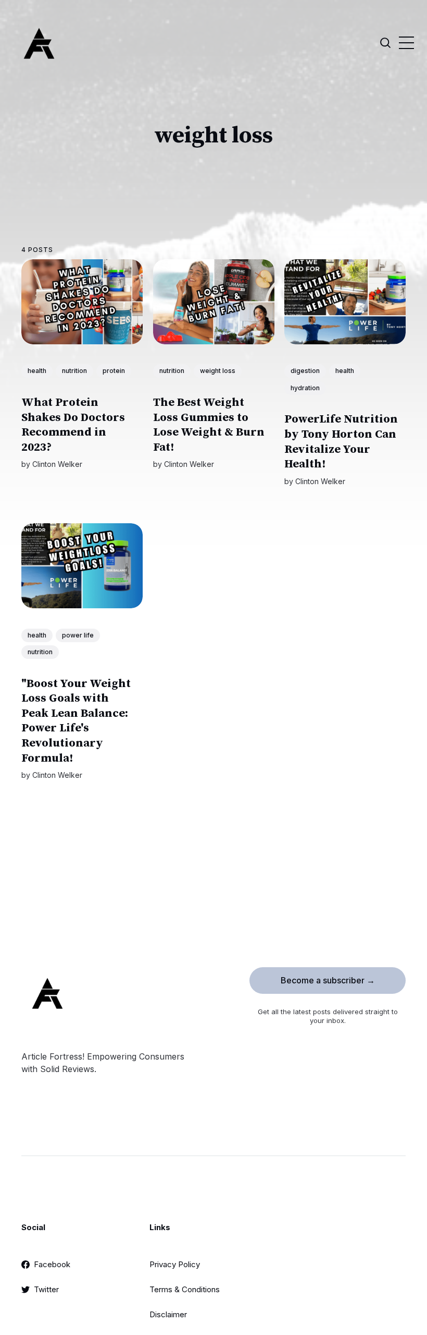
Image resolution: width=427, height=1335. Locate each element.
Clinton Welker (57, 464)
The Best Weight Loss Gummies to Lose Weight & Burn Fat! (209, 424)
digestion (305, 371)
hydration (305, 388)
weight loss (217, 371)
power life (78, 635)
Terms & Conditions (184, 1289)
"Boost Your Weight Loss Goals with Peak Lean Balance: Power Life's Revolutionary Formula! (76, 721)
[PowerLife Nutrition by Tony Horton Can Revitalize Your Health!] (345, 301)
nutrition (74, 371)
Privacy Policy (174, 1264)
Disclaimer (168, 1314)
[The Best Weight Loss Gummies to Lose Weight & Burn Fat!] (213, 301)
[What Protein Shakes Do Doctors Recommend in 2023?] (82, 301)
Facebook (52, 1264)
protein (114, 371)
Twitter (46, 1289)
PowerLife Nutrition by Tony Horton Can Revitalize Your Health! (341, 441)
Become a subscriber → (328, 980)
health (37, 371)
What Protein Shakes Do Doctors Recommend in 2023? (73, 424)
